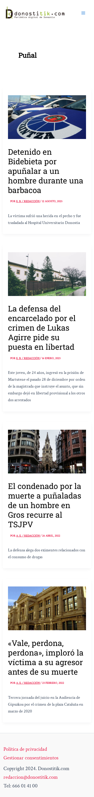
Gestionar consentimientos (30, 757)
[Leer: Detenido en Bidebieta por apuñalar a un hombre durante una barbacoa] (47, 116)
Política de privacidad (25, 749)
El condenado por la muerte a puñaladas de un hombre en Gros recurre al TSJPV (44, 505)
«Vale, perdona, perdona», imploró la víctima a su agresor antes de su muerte (46, 657)
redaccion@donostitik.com (30, 777)
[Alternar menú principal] (83, 13)
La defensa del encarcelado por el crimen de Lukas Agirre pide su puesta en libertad (42, 327)
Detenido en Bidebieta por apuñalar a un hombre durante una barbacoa (45, 171)
